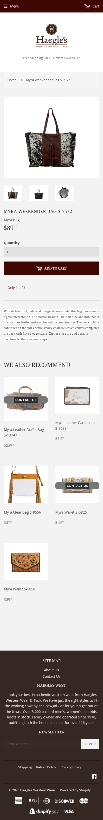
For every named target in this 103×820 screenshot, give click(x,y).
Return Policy (46, 767)
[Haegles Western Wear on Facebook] (94, 776)
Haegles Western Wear (37, 790)
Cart (95, 6)
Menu (14, 6)
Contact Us (51, 676)
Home (12, 80)
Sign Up (90, 744)
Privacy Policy (71, 767)
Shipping (25, 767)
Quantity (12, 242)
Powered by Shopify (75, 790)
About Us (51, 670)
